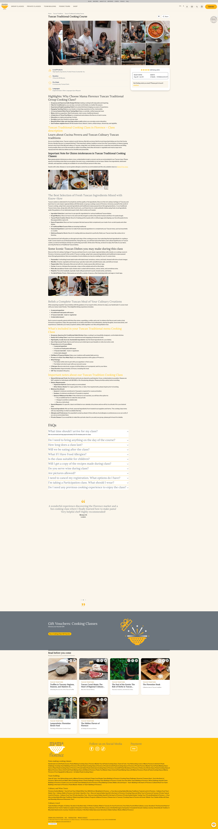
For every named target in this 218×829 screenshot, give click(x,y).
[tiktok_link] (103, 749)
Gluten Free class (122, 167)
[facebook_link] (91, 749)
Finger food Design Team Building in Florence (105, 778)
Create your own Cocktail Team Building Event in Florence (79, 782)
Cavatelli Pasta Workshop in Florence (126, 768)
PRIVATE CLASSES (34, 6)
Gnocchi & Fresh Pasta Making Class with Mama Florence (77, 770)
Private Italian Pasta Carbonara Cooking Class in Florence (96, 768)
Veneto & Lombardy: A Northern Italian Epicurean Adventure (88, 810)
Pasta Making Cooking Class (79, 764)
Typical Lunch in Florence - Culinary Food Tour (153, 791)
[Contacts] (192, 7)
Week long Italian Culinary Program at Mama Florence (90, 797)
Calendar (211, 7)
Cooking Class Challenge (128, 778)
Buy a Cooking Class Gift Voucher (59, 634)
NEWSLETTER (72, 817)
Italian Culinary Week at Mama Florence (120, 810)
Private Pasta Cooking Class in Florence (90, 766)
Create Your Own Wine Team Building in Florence (132, 780)
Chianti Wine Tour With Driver (85, 791)
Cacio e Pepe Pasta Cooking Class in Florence (62, 768)
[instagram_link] (97, 749)
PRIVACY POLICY (82, 817)
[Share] (70, 660)
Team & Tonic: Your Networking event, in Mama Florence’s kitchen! (139, 764)
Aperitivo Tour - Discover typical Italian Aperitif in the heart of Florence (103, 793)
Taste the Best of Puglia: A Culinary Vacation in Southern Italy (67, 806)
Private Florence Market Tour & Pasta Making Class (151, 766)
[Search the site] (197, 7)
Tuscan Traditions (58, 13)
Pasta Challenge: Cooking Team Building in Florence (100, 780)
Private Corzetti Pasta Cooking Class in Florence (119, 766)
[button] (81, 600)
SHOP (75, 6)
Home (50, 13)
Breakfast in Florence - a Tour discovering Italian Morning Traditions (117, 791)
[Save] (67, 660)
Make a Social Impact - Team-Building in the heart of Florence (132, 782)
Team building (53, 776)
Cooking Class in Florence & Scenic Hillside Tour (138, 797)
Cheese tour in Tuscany (115, 797)
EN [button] (180, 6)
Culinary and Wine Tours (58, 788)
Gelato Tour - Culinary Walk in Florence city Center (64, 793)
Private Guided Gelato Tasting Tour (134, 795)
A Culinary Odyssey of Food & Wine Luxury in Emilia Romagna (102, 808)
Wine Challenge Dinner (76, 780)
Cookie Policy (53, 823)
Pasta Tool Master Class (103, 770)
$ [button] (183, 6)
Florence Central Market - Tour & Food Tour (61, 791)
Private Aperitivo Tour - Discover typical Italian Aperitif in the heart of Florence (97, 795)
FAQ (66, 817)
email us (136, 85)
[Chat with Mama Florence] (213, 824)
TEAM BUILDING (50, 6)
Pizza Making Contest (105, 782)
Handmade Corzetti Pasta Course (58, 764)
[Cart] (202, 7)
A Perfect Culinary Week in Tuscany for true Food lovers (104, 806)
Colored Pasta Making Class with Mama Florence (127, 770)
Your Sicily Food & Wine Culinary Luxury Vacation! (139, 806)
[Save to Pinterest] (74, 660)
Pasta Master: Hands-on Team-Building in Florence (85, 784)
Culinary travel (54, 803)
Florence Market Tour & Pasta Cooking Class (103, 764)
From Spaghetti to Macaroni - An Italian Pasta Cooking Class (74, 772)
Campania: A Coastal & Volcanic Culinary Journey (137, 808)
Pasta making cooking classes (59, 761)
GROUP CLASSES (17, 6)
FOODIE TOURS (64, 6)
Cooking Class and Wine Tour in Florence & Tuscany (142, 793)
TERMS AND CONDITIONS (56, 817)
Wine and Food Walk (61, 780)
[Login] (187, 7)
